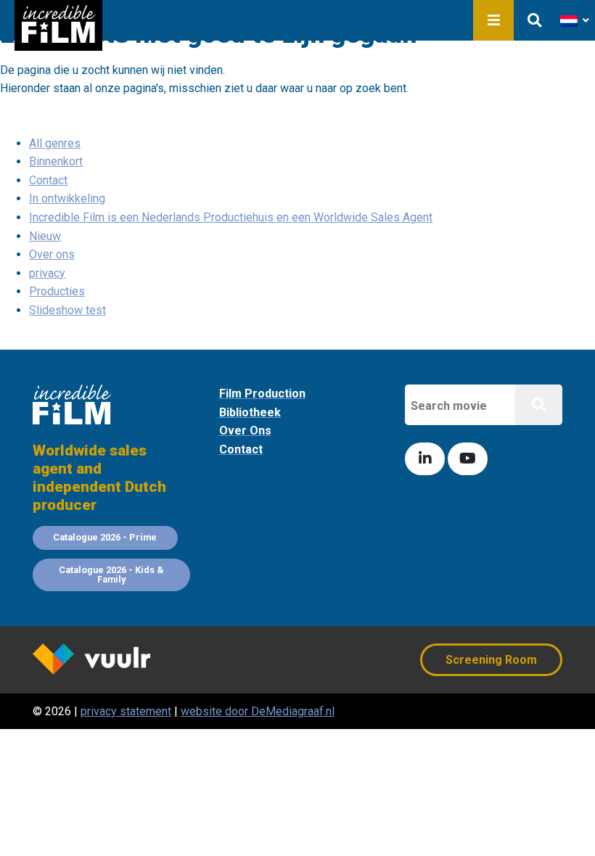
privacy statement (126, 711)
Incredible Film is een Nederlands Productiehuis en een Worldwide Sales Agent (230, 217)
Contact (48, 180)
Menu (493, 20)
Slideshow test (67, 310)
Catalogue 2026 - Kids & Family (111, 574)
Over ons (52, 254)
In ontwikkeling (67, 198)
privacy (47, 273)
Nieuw (45, 236)
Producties (57, 291)
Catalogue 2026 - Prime (105, 537)
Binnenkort (56, 161)
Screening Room (491, 660)
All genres (55, 143)
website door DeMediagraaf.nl (258, 711)
